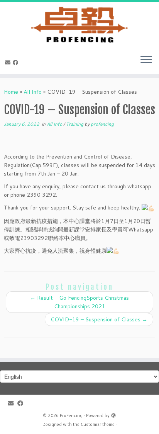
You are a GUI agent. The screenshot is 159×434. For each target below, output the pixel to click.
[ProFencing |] (79, 25)
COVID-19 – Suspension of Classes (99, 319)
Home (11, 92)
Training (75, 124)
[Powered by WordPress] (113, 414)
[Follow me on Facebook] (16, 62)
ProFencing (71, 415)
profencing (102, 124)
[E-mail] (9, 62)
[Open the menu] (146, 60)
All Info (33, 92)
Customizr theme (98, 424)
